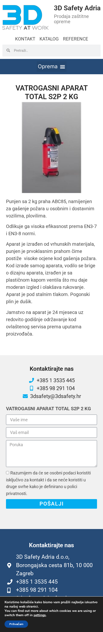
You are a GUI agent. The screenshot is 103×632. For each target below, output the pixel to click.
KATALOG (49, 39)
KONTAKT (25, 39)
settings (40, 615)
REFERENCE (75, 39)
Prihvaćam (16, 624)
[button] (52, 66)
